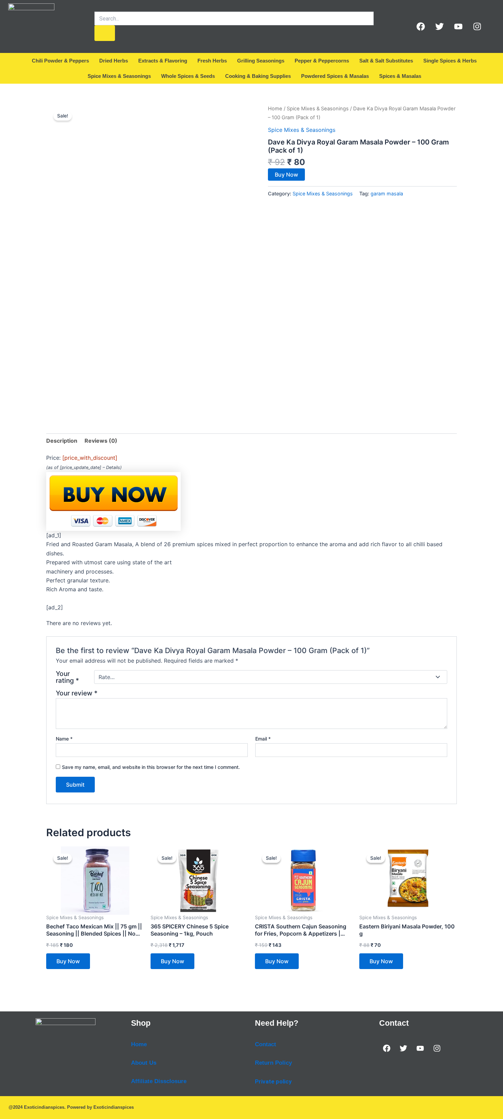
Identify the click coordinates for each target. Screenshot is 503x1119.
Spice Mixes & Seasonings (119, 76)
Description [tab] (61, 440)
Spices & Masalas (400, 76)
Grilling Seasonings (260, 61)
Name (64, 739)
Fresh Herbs (212, 61)
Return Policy (273, 1063)
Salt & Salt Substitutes (386, 61)
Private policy (273, 1081)
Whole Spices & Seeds (188, 76)
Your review (77, 693)
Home (275, 109)
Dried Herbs (113, 61)
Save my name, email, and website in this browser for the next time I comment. (151, 767)
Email (263, 739)
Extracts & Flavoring (162, 61)
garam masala (387, 193)
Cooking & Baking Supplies (258, 76)
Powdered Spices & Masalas (335, 76)
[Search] (104, 33)
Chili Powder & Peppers (60, 61)
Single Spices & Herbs (450, 61)
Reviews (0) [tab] (101, 440)
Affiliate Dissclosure (158, 1081)
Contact (265, 1044)
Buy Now (286, 174)
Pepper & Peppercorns (322, 61)
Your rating (67, 677)
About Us (143, 1063)
